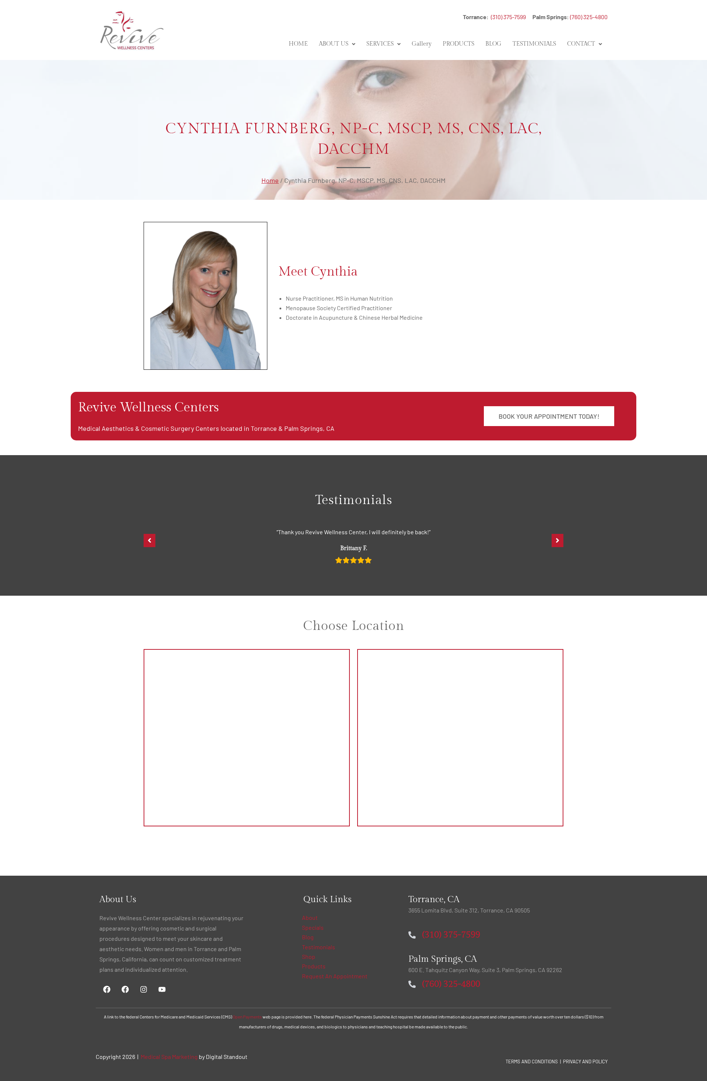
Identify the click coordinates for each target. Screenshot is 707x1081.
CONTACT (581, 43)
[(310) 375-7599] (412, 935)
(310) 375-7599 (511, 16)
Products (314, 966)
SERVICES (380, 43)
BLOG (493, 43)
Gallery (422, 43)
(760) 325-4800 (589, 16)
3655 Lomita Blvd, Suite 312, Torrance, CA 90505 (469, 910)
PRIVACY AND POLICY (585, 1061)
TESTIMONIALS (534, 43)
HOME (298, 43)
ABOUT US (333, 43)
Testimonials (318, 946)
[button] (337, 44)
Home (270, 180)
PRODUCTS (458, 43)
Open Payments (247, 1016)
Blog (308, 936)
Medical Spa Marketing (169, 1056)
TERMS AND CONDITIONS (532, 1061)
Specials (313, 927)
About (310, 917)
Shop (308, 956)
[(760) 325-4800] (412, 984)
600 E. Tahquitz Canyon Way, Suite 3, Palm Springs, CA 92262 (485, 969)
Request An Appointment (334, 975)
